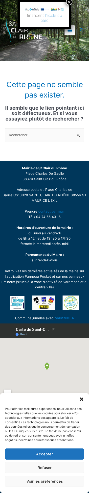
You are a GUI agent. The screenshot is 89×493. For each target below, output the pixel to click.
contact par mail (51, 211)
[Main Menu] (70, 30)
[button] (81, 399)
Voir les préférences (44, 481)
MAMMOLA (64, 318)
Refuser (45, 467)
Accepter (44, 454)
